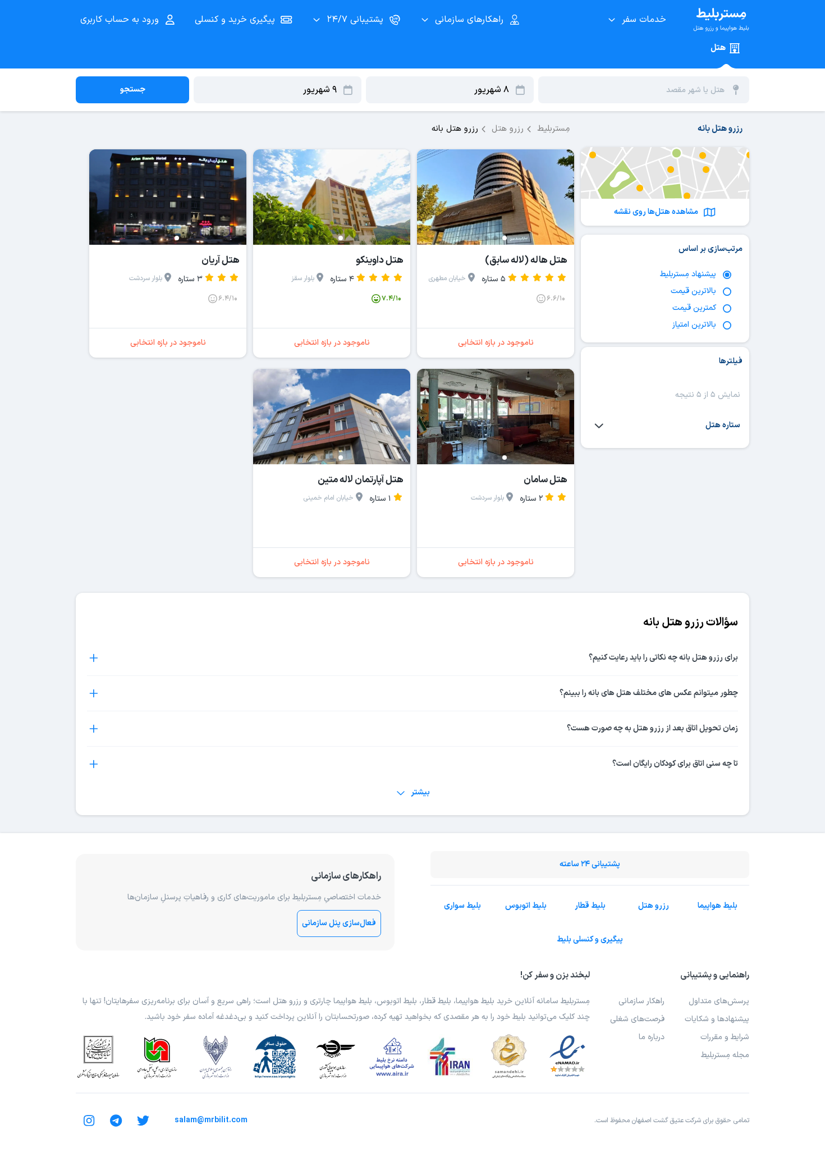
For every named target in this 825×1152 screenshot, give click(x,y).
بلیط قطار (590, 906)
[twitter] (143, 1120)
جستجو (132, 89)
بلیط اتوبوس (526, 906)
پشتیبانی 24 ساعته (590, 864)
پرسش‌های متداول (719, 1001)
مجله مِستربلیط (725, 1055)
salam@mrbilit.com (211, 1120)
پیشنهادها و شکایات (717, 1019)
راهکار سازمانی (641, 1001)
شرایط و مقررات (724, 1037)
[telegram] (116, 1120)
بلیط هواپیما (717, 906)
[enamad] (567, 1056)
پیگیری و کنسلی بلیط (590, 939)
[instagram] (89, 1120)
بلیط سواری (462, 906)
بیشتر (420, 792)
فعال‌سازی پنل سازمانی (339, 923)
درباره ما (651, 1037)
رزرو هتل (653, 906)
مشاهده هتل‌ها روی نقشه (656, 212)
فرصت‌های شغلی (637, 1019)
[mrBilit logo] (721, 20)
